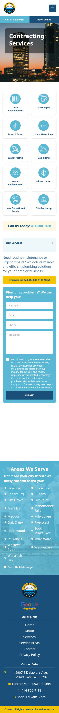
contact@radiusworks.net (31, 683)
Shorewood (16, 530)
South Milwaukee (42, 530)
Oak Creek (15, 522)
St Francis (15, 539)
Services (29, 637)
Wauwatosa (43, 547)
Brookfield (42, 488)
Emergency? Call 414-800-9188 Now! (29, 279)
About (29, 631)
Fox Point (41, 500)
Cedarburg (16, 494)
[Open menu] (52, 8)
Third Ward (42, 539)
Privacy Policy (29, 654)
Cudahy (40, 494)
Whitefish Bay (15, 557)
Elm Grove (15, 500)
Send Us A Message (20, 567)
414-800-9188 (41, 226)
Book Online (44, 19)
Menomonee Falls (44, 508)
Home (29, 625)
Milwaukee (42, 516)
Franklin (14, 508)
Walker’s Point (14, 547)
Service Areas (29, 643)
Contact (29, 649)
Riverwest (41, 522)
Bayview (14, 488)
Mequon (14, 516)
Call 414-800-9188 (15, 19)
